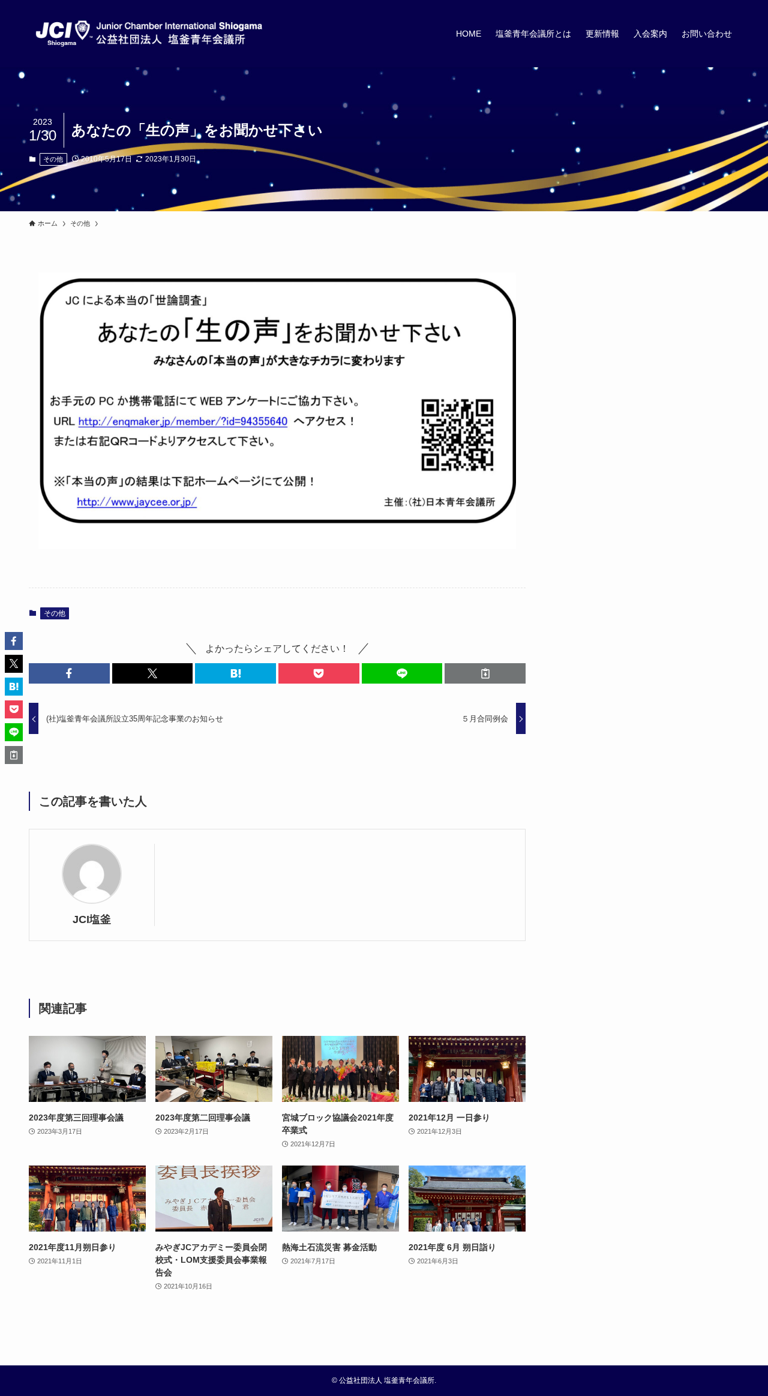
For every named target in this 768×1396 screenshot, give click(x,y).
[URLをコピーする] (485, 673)
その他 (53, 159)
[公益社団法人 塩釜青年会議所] (149, 34)
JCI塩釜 (92, 919)
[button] (69, 673)
